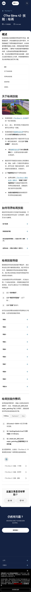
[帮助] (4, 3)
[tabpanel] (15, 433)
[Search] (27, 3)
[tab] (6, 416)
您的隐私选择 (15, 589)
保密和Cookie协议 (18, 583)
